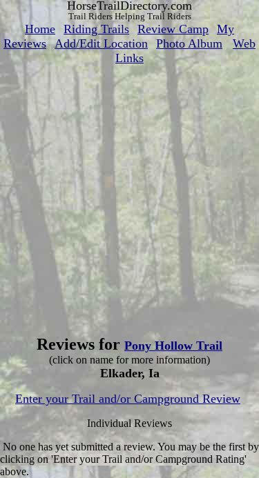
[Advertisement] (129, 195)
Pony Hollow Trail (173, 345)
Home (40, 29)
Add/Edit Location (101, 43)
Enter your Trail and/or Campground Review (127, 399)
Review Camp (173, 29)
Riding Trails (96, 29)
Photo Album (189, 43)
